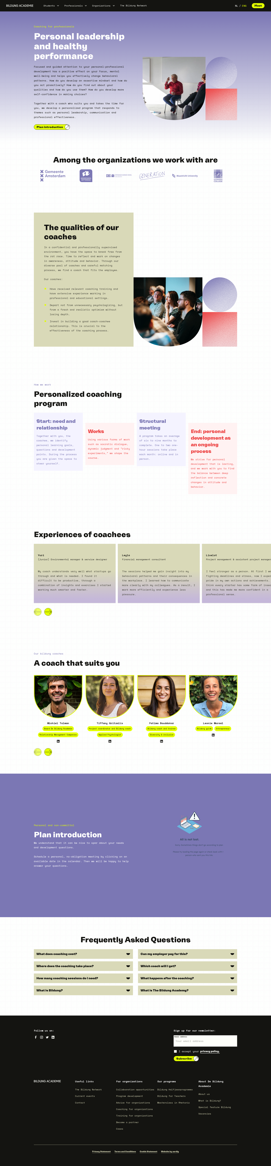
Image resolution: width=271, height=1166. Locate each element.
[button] (51, 5)
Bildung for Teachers (171, 1096)
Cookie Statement (148, 1151)
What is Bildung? (209, 1100)
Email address (180, 1036)
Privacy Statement (101, 1151)
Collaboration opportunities (135, 1089)
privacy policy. (210, 1051)
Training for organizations (134, 1115)
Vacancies (204, 1113)
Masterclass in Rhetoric (173, 1102)
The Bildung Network (133, 5)
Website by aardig (170, 1151)
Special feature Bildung (214, 1107)
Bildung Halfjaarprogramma (175, 1089)
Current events (85, 1096)
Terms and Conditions (125, 1151)
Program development (129, 1096)
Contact (80, 1102)
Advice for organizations (133, 1102)
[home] (19, 6)
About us (204, 1094)
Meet (258, 5)
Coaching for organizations (134, 1109)
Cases (119, 1128)
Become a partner (127, 1122)
